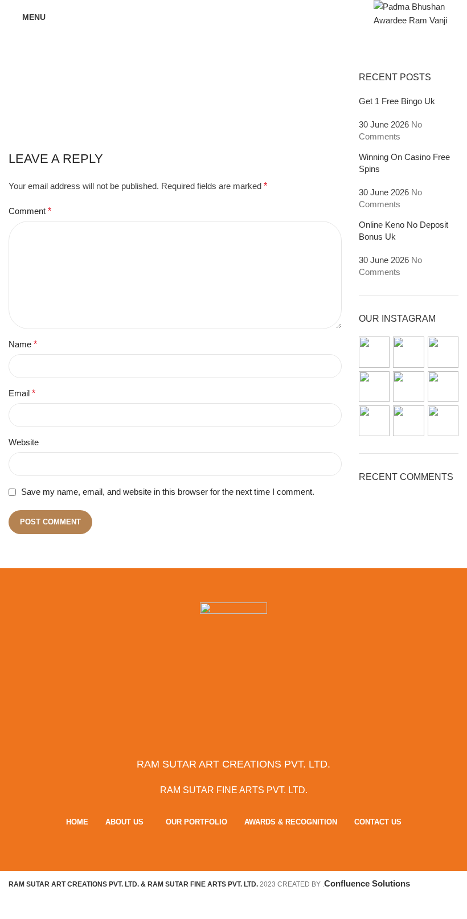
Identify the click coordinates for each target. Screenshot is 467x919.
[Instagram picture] (374, 352)
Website (24, 442)
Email (22, 393)
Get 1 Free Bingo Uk (397, 101)
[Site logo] (416, 13)
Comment (30, 211)
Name (23, 344)
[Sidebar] (14, 905)
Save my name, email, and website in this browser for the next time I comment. (167, 492)
